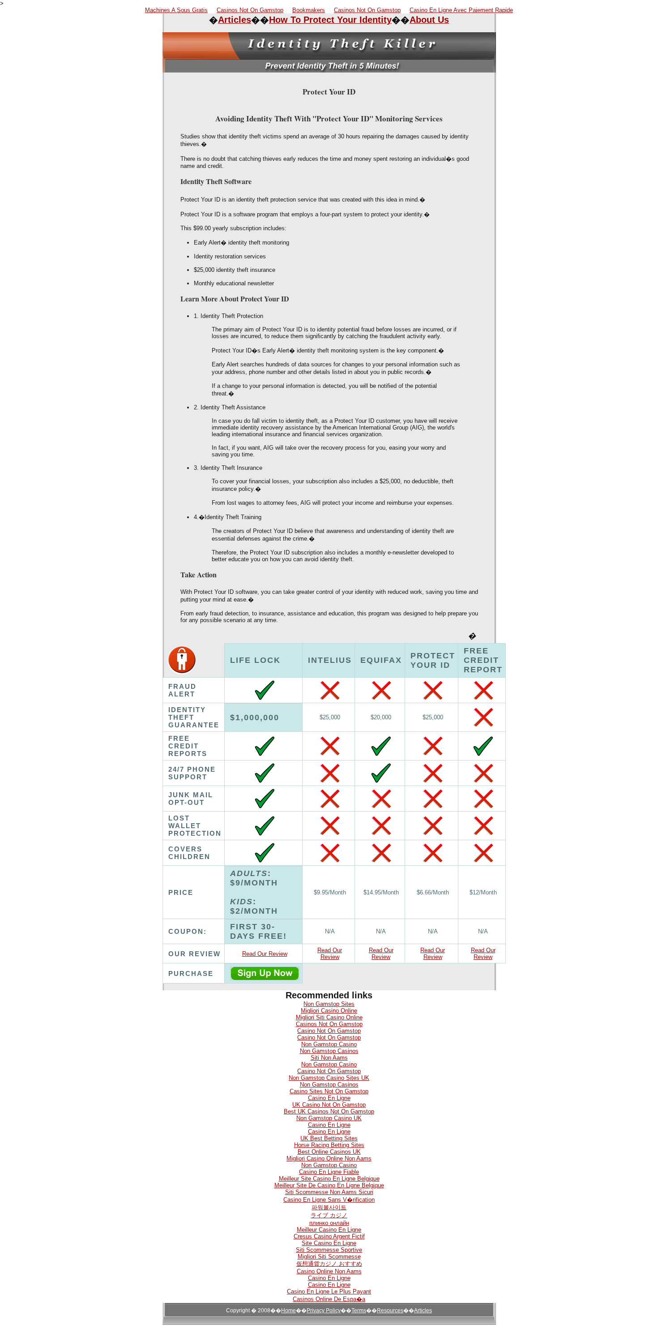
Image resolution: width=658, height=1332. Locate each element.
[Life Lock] (264, 977)
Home (288, 1310)
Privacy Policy (324, 1310)
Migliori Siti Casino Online (329, 1017)
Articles (234, 20)
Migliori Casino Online (329, 1010)
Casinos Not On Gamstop (250, 10)
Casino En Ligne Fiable (329, 1172)
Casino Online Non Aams (329, 1271)
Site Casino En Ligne (329, 1243)
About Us (429, 20)
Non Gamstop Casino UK (329, 1118)
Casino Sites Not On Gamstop (329, 1091)
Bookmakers (308, 10)
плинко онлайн (329, 1223)
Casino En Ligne (329, 1098)
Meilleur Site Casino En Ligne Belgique (329, 1178)
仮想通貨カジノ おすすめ (329, 1263)
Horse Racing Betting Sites (329, 1145)
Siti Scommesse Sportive (329, 1249)
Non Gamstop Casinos (329, 1051)
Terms (358, 1310)
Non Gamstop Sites (329, 1004)
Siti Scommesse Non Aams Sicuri (329, 1192)
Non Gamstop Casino (329, 1044)
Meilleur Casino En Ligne (329, 1229)
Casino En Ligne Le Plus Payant (329, 1291)
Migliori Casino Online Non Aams (329, 1158)
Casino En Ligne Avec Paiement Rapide (461, 10)
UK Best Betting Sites (329, 1138)
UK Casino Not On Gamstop (329, 1104)
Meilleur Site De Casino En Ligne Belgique (329, 1185)
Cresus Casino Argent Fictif (329, 1236)
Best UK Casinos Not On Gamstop (329, 1111)
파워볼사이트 (329, 1207)
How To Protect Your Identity (330, 20)
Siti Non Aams (329, 1057)
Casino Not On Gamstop (329, 1030)
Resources (390, 1310)
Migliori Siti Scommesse (329, 1256)
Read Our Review (264, 953)
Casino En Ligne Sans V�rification (329, 1199)
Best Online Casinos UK (329, 1151)
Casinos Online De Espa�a (329, 1299)
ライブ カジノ (329, 1215)
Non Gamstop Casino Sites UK (329, 1077)
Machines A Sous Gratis (176, 10)
